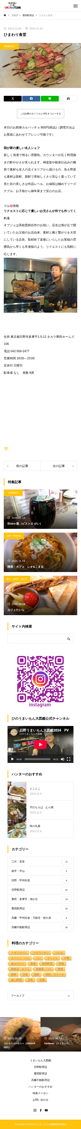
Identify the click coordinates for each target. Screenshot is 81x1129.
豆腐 (42, 979)
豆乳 (30, 979)
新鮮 (13, 974)
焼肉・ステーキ (55, 974)
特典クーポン (40, 1093)
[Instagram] (35, 1110)
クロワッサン (41, 952)
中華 (66, 958)
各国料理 (47, 963)
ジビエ (59, 952)
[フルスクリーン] (68, 759)
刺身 (33, 963)
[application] (40, 744)
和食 (61, 963)
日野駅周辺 (13, 493)
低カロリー (17, 963)
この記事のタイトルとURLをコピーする (40, 113)
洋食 (25, 974)
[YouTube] (46, 1110)
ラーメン (52, 958)
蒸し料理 (16, 979)
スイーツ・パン (20, 958)
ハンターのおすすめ (40, 1086)
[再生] (12, 759)
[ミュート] (62, 759)
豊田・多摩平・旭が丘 (17, 579)
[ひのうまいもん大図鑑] (12, 5)
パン (38, 958)
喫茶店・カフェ (20, 969)
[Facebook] (40, 1110)
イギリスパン (19, 952)
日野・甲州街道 (14, 536)
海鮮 (36, 974)
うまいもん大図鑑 (40, 1060)
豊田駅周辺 (9, 46)
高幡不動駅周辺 (40, 1080)
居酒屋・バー (44, 969)
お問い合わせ (40, 1099)
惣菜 (60, 969)
